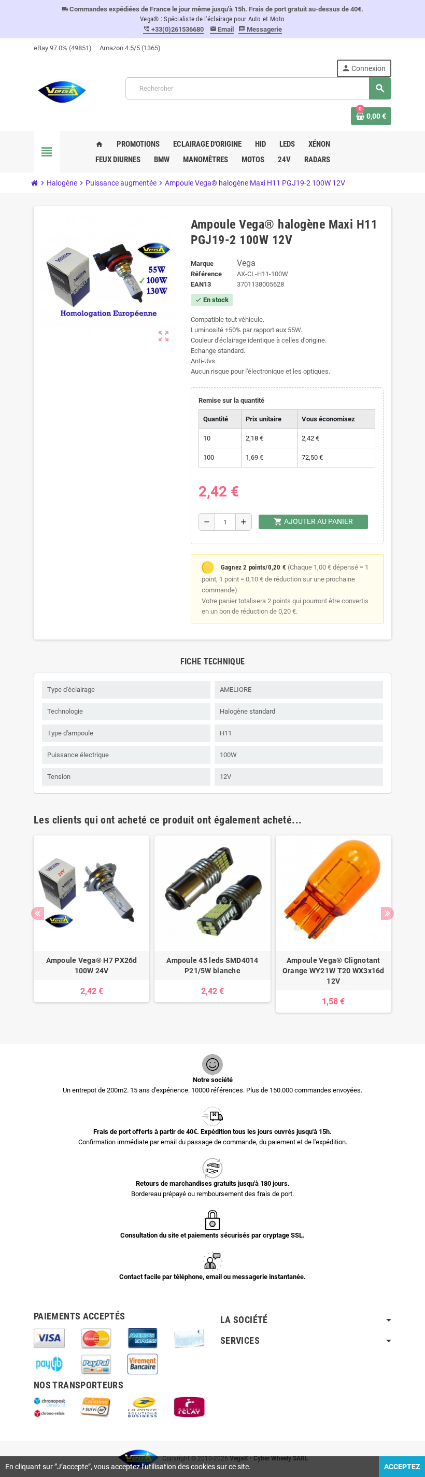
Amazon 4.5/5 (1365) (130, 48)
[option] (91, 924)
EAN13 (201, 284)
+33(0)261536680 (173, 29)
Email (222, 29)
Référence (206, 274)
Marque (202, 263)
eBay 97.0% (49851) (63, 48)
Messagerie (260, 29)
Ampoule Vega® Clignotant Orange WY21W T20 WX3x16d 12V (333, 970)
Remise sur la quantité (231, 400)
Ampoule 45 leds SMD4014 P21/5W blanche (212, 965)
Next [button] (387, 913)
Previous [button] (37, 913)
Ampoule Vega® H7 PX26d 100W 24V (91, 965)
